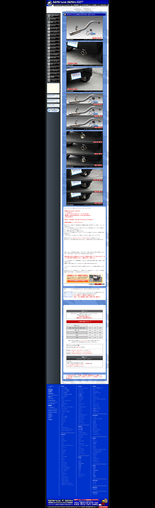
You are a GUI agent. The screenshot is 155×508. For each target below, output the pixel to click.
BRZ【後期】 (81, 428)
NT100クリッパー (96, 411)
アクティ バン (81, 476)
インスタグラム (97, 10)
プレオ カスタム (81, 440)
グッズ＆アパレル (53, 70)
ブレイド (80, 411)
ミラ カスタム (63, 450)
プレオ (80, 439)
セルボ (62, 422)
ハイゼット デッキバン (65, 480)
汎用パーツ (53, 64)
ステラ (80, 442)
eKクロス (94, 421)
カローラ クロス (81, 397)
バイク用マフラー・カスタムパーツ (53, 84)
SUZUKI (53, 25)
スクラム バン (95, 460)
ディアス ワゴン (81, 448)
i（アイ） (94, 420)
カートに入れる (97, 346)
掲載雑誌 (53, 77)
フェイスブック (53, 19)
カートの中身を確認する (53, 8)
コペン (62, 442)
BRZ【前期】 (81, 429)
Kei (61, 424)
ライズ (80, 402)
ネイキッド (63, 459)
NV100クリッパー (96, 410)
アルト (62, 414)
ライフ (80, 471)
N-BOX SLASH (81, 463)
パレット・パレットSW (65, 411)
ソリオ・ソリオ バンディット (66, 400)
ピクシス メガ (81, 419)
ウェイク (62, 472)
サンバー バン (81, 451)
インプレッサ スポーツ (82, 432)
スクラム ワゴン (95, 458)
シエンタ (80, 400)
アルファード (81, 391)
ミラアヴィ (63, 451)
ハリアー (80, 408)
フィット (80, 460)
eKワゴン (94, 423)
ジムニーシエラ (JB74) (65, 389)
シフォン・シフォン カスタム (83, 445)
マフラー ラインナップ (78, 382)
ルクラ (80, 447)
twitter (49, 417)
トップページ (57, 5)
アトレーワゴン (64, 473)
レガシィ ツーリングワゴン (83, 434)
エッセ (62, 454)
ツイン (62, 425)
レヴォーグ (80, 431)
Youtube (50, 414)
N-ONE (80, 466)
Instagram (50, 419)
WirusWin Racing (53, 91)
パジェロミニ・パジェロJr (97, 418)
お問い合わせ (104, 5)
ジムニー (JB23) (64, 392)
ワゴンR (62, 402)
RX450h (94, 467)
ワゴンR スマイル (64, 403)
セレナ (94, 389)
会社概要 (94, 5)
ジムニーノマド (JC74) (65, 391)
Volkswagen (53, 54)
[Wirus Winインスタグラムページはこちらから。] (53, 97)
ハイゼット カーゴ (64, 478)
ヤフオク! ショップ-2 (52, 412)
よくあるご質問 (85, 5)
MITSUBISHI (53, 32)
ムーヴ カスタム (64, 462)
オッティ (94, 400)
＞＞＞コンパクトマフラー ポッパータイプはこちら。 (84, 246)
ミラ (62, 448)
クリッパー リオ (95, 403)
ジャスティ (80, 437)
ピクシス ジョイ (81, 416)
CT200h (94, 476)
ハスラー (62, 413)
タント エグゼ (63, 470)
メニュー (71, 382)
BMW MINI (53, 57)
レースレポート (53, 80)
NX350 (94, 468)
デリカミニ (95, 426)
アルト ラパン (63, 421)
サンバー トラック (82, 453)
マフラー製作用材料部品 (53, 88)
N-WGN (80, 465)
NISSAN (53, 44)
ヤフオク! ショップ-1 (52, 410)
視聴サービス (53, 22)
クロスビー (63, 397)
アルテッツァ (81, 410)
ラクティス (80, 413)
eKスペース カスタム (96, 429)
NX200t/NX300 (95, 470)
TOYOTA (53, 35)
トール (62, 437)
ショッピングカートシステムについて (53, 11)
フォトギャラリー (53, 73)
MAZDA (53, 51)
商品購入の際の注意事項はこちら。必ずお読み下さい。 (84, 307)
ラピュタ (94, 457)
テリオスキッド (64, 440)
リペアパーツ (53, 67)
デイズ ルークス (95, 397)
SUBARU (53, 48)
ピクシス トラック (82, 422)
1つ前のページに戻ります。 (103, 8)
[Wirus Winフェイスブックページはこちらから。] (53, 102)
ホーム (63, 382)
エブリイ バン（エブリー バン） (66, 430)
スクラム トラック (96, 461)
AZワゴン (94, 447)
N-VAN (80, 468)
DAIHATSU (53, 28)
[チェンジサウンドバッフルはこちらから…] (68, 296)
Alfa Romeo (53, 61)
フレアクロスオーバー (96, 452)
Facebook (50, 415)
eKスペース (95, 428)
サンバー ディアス (82, 450)
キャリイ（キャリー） (65, 427)
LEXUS (53, 38)
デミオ (94, 444)
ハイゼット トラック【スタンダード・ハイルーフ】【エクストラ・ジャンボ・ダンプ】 (67, 483)
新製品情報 (76, 5)
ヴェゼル (80, 458)
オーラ (94, 394)
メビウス (62, 439)
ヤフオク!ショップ (65, 10)
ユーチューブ (78, 10)
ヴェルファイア (81, 392)
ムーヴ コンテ (63, 464)
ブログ (53, 15)
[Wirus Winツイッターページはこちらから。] (53, 106)
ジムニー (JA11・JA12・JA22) (66, 394)
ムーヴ (62, 461)
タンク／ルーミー (81, 403)
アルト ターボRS (64, 416)
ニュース (66, 5)
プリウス (80, 405)
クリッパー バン (95, 405)
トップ (67, 382)
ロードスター (95, 441)
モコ (94, 402)
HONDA (53, 41)
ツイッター (85, 10)
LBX (93, 473)
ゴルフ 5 (94, 483)
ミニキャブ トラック (96, 434)
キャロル (94, 446)
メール (104, 10)
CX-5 (94, 439)
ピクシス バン (81, 421)
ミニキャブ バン (95, 432)
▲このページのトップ (103, 507)
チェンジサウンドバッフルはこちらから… (89, 299)
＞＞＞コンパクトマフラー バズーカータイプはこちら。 (84, 243)
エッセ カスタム (64, 456)
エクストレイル (95, 391)
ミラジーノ (63, 453)
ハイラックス (81, 389)
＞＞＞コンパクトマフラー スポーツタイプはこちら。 (84, 249)
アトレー (62, 475)
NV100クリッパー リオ (97, 408)
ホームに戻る (49, 5)
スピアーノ (95, 455)
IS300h (94, 475)
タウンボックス (95, 431)
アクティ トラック (82, 474)
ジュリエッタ (95, 494)
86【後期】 (80, 394)
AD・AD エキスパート (97, 392)
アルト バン (63, 419)
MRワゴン (63, 405)
